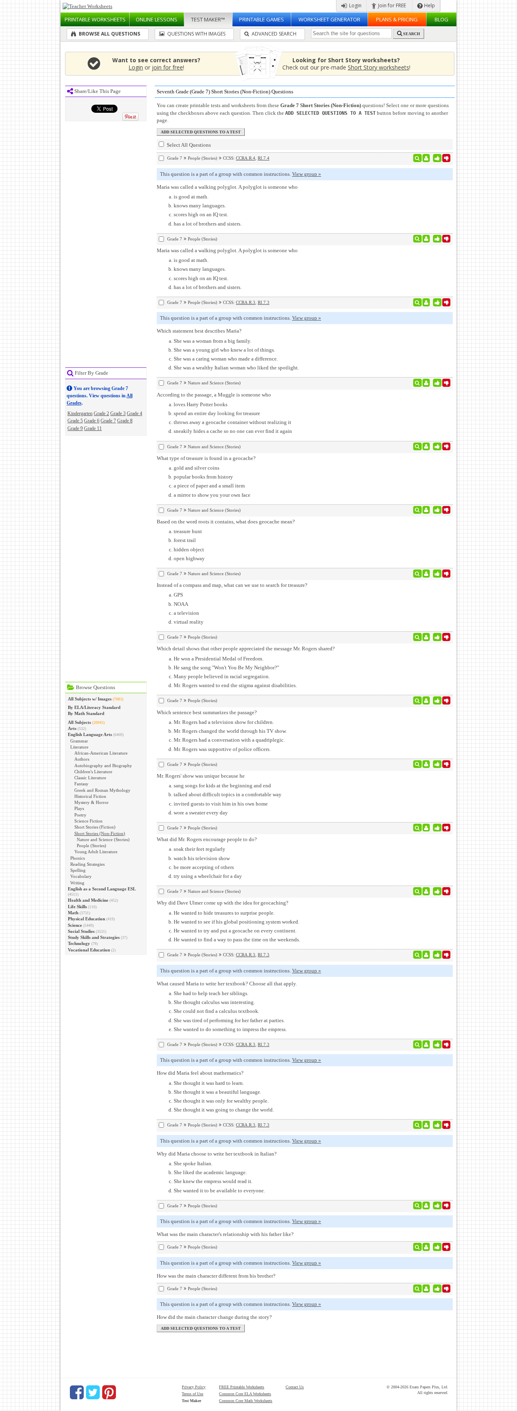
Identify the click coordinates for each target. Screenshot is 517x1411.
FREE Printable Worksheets (241, 1387)
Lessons (156, 19)
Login (354, 5)
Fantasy (81, 783)
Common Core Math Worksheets (245, 1400)
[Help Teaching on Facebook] (77, 1392)
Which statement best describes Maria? (199, 331)
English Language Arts (90, 734)
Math (73, 912)
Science (75, 925)
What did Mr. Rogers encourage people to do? (207, 839)
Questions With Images (195, 33)
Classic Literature (90, 777)
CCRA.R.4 (245, 158)
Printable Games (261, 19)
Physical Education (86, 918)
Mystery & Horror (91, 802)
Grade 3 (118, 413)
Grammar (79, 740)
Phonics (77, 858)
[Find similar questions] (417, 158)
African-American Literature (101, 753)
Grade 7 (108, 421)
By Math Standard (86, 713)
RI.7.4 (263, 158)
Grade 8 (124, 421)
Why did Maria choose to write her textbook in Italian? (217, 1154)
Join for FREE (391, 5)
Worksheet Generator (329, 19)
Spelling (78, 870)
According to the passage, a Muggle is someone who (214, 395)
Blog (441, 19)
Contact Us (295, 1387)
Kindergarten (79, 413)
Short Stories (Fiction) (95, 827)
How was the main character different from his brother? (216, 1276)
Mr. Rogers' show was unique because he (201, 776)
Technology (79, 943)
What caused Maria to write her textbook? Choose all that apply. (227, 984)
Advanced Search (273, 33)
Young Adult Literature (96, 851)
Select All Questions (188, 145)
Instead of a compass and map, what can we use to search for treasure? (232, 585)
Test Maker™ (208, 19)
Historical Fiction (90, 796)
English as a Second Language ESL (102, 888)
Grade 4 (134, 413)
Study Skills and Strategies (94, 937)
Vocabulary (81, 876)
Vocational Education (89, 949)
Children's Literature (93, 771)
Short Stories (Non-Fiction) (99, 833)
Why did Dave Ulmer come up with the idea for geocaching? (222, 903)
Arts (72, 728)
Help (429, 5)
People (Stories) (91, 845)
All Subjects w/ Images (89, 698)
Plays (79, 808)
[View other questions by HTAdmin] (426, 383)
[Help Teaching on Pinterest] (109, 1392)
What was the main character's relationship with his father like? (225, 1234)
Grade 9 (75, 428)
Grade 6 (91, 421)
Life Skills (77, 906)
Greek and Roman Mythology (102, 790)
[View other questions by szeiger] (426, 158)
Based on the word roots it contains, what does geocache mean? (226, 522)
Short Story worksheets (378, 67)
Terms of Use (192, 1394)
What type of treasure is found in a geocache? (206, 458)
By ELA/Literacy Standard (94, 707)
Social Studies (81, 931)
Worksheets (95, 19)
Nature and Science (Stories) (103, 839)
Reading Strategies (87, 864)
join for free (167, 67)
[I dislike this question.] (446, 158)
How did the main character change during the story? (214, 1317)
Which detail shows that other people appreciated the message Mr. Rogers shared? (246, 648)
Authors (81, 759)
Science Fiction (88, 820)
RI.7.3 (263, 302)
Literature (79, 747)
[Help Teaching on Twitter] (93, 1392)
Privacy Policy (194, 1387)
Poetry (80, 814)
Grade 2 (101, 413)
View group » (306, 174)
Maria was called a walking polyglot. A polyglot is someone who (227, 187)
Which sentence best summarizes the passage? (207, 712)
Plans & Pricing (397, 19)
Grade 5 (75, 421)
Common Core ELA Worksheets (245, 1394)
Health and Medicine (88, 900)
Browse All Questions (109, 33)
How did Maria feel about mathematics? (200, 1073)
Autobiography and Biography (103, 765)
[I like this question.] (437, 158)
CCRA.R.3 (245, 302)
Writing (77, 882)
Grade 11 (93, 428)
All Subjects (79, 722)
